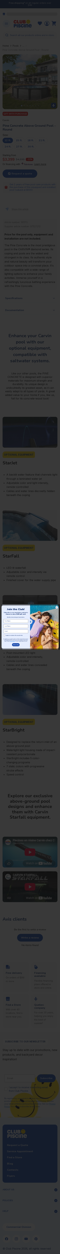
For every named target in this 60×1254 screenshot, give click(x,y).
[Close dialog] (56, 607)
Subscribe (16, 645)
